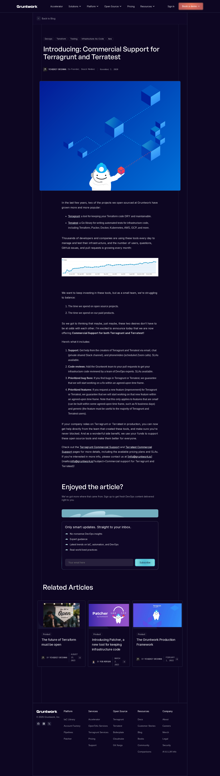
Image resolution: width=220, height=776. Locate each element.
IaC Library (69, 719)
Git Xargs (118, 745)
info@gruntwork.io (140, 456)
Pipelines (68, 732)
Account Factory (72, 726)
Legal (165, 738)
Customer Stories (146, 726)
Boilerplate (118, 732)
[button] (75, 6)
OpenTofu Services (98, 726)
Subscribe (145, 562)
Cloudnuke (118, 738)
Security (167, 745)
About (165, 719)
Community (143, 745)
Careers (167, 726)
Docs (140, 719)
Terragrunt (74, 216)
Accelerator (56, 6)
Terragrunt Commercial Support (99, 447)
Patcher (68, 738)
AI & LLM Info (169, 751)
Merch (166, 732)
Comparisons (144, 751)
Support (92, 745)
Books (141, 738)
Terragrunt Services (98, 732)
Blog (140, 732)
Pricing (131, 6)
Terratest (73, 223)
